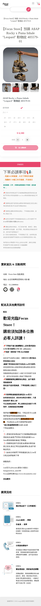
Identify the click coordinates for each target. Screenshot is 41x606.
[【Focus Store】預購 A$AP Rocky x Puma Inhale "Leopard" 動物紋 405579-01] (6, 87)
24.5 (19, 118)
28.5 (24, 122)
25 (24, 118)
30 (5, 126)
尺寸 (4, 112)
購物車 (38, 3)
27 (10, 122)
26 (33, 118)
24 (14, 118)
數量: (13, 140)
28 (19, 122)
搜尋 (28, 9)
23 (5, 118)
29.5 (34, 122)
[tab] (20, 165)
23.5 (9, 118)
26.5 (5, 122)
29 (29, 122)
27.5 (15, 122)
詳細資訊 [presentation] (20, 164)
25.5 (28, 118)
